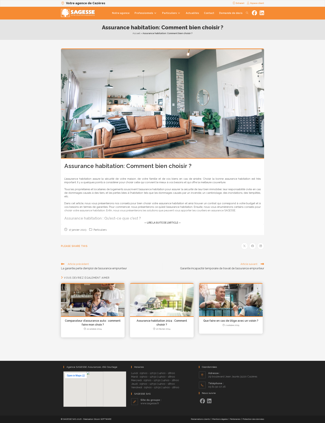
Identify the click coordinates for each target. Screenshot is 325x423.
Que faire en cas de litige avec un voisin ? (230, 320)
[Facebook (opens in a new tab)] (254, 13)
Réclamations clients (200, 419)
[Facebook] (202, 401)
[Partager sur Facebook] (252, 246)
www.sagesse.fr (149, 403)
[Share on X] (244, 246)
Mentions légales (220, 419)
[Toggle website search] (247, 13)
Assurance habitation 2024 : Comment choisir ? (162, 322)
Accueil (136, 33)
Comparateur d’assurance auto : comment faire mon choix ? (93, 322)
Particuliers (100, 229)
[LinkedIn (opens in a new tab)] (261, 13)
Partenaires (235, 419)
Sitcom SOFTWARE (102, 419)
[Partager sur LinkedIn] (260, 246)
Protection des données (253, 419)
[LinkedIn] (209, 401)
